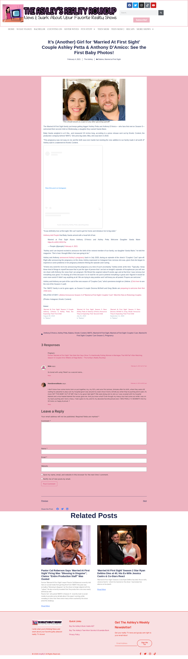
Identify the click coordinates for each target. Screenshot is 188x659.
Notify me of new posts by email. (57, 479)
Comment (46, 421)
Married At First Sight (101, 333)
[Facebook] (129, 5)
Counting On (54, 29)
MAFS (89, 333)
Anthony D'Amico (50, 333)
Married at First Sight (113, 59)
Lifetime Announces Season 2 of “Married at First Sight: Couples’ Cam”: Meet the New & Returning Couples (100, 295)
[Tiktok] (147, 5)
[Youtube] (153, 5)
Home (11, 29)
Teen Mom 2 (117, 29)
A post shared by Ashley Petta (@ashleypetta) (73, 225)
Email (44, 457)
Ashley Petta (62, 333)
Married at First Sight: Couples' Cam (124, 333)
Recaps (130, 29)
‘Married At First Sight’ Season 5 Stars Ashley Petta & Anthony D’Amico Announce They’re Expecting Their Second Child (92, 312)
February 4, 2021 (71, 246)
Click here (135, 281)
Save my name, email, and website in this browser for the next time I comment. (75, 475)
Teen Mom (103, 29)
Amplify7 (41, 654)
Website (44, 466)
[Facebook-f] (140, 654)
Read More (45, 606)
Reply (49, 375)
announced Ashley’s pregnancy (72, 257)
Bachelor (39, 29)
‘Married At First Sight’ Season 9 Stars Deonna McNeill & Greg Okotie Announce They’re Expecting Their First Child (125, 312)
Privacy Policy (74, 634)
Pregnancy (109, 335)
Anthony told (51, 235)
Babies (101, 59)
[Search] (161, 12)
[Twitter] (135, 5)
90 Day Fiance (24, 29)
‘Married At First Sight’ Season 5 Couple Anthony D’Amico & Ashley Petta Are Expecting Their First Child (58, 312)
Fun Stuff (86, 29)
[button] (57, 509)
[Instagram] (141, 5)
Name (44, 448)
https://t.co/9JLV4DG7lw (57, 242)
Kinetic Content (80, 333)
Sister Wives (71, 29)
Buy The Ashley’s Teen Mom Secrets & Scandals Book (89, 630)
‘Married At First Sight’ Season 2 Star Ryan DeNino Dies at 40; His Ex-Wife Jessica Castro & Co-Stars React (121, 573)
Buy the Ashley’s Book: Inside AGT (81, 626)
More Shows (144, 29)
